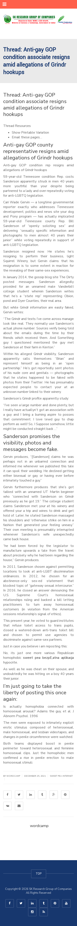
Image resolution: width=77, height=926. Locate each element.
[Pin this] (65, 794)
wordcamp (39, 825)
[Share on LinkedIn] (30, 794)
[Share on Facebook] (7, 794)
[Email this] (19, 806)
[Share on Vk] (7, 806)
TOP (38, 874)
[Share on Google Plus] (53, 794)
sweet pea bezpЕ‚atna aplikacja (48, 657)
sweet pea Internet (61, 776)
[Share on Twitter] (19, 794)
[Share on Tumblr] (42, 794)
